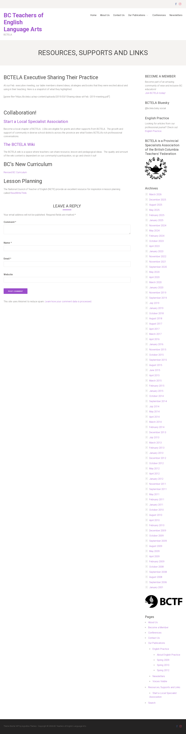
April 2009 (154, 556)
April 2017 (154, 329)
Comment (10, 222)
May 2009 (154, 551)
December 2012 (157, 458)
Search (152, 702)
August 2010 (155, 515)
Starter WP (14, 726)
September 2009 (158, 540)
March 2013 (155, 442)
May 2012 (154, 468)
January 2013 (156, 453)
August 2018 (155, 318)
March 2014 (155, 422)
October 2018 (156, 313)
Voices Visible (160, 681)
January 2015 (156, 391)
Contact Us (119, 15)
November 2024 (157, 225)
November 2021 (157, 261)
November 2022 (157, 256)
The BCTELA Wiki (20, 144)
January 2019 (156, 308)
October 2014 (156, 396)
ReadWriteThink (18, 193)
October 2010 (156, 509)
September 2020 (158, 267)
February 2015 (156, 385)
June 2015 (154, 370)
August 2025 (155, 204)
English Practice (153, 131)
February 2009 (156, 561)
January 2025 (156, 220)
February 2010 (156, 525)
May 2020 (154, 272)
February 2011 (156, 499)
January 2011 (156, 504)
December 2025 (157, 199)
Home (93, 15)
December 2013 (157, 432)
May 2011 (154, 494)
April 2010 (154, 520)
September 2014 (158, 401)
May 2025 (154, 210)
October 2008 (156, 566)
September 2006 (158, 582)
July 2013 (154, 437)
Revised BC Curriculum (15, 172)
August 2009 (155, 546)
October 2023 (156, 241)
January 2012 (156, 478)
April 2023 (154, 246)
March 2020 (155, 282)
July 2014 (154, 406)
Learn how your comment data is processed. (68, 301)
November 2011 (157, 484)
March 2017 (155, 334)
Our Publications (136, 15)
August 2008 (155, 577)
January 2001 (156, 587)
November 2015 (157, 349)
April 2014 (154, 416)
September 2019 (158, 297)
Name (8, 242)
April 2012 (154, 473)
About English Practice (168, 654)
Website (8, 274)
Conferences (159, 15)
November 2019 (157, 292)
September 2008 (158, 572)
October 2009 (156, 535)
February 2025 (156, 215)
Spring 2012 (163, 670)
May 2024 (154, 230)
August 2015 (155, 365)
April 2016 (154, 339)
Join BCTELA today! (155, 93)
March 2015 (155, 380)
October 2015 (156, 354)
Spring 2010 (163, 665)
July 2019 (154, 303)
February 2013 (156, 447)
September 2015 (158, 360)
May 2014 (154, 411)
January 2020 (156, 287)
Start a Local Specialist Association (36, 121)
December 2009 (157, 530)
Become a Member (158, 627)
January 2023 (156, 251)
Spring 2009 (163, 660)
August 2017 (155, 323)
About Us (105, 15)
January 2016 (156, 344)
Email (7, 258)
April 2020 (154, 277)
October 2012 (156, 463)
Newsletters (175, 15)
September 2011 (158, 489)
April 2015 (154, 375)
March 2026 (155, 194)
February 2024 (156, 235)
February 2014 (156, 427)
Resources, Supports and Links (164, 687)
